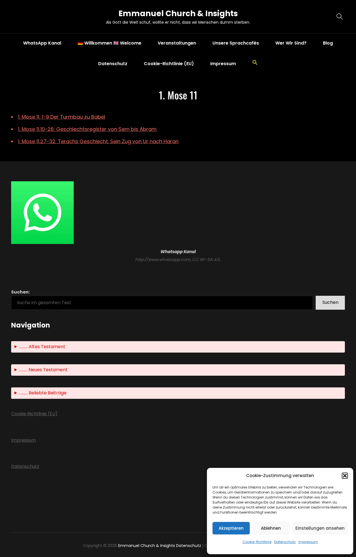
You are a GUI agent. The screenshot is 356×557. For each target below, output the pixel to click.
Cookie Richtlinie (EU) (34, 414)
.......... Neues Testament (43, 370)
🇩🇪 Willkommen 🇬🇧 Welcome (109, 43)
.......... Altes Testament (42, 346)
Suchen (330, 302)
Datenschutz (285, 541)
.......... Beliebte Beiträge (42, 393)
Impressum (308, 541)
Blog (328, 43)
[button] (345, 475)
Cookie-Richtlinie (257, 541)
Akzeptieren (231, 528)
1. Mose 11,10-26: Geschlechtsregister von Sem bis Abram (87, 129)
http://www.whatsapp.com (163, 259)
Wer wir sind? (290, 43)
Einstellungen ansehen (320, 528)
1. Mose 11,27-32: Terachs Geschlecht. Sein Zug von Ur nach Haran (98, 141)
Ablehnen (271, 528)
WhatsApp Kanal (42, 43)
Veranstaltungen (177, 43)
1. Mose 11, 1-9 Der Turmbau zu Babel (61, 116)
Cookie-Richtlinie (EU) (169, 63)
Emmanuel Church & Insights (178, 13)
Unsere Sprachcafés (235, 43)
